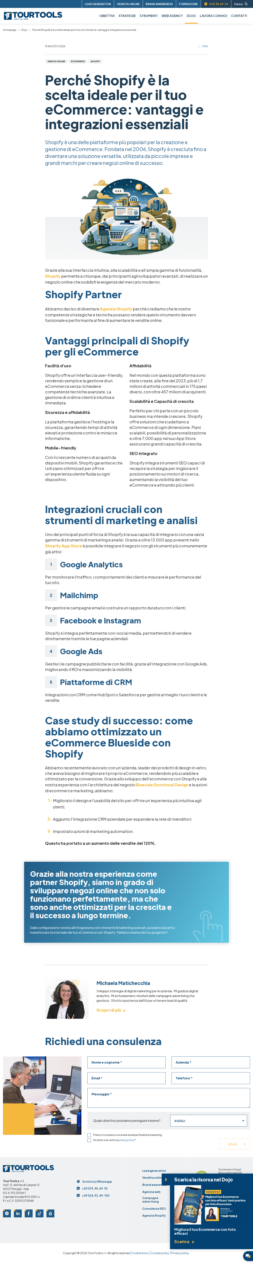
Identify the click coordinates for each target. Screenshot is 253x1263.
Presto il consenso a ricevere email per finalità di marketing (127, 1134)
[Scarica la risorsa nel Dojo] (211, 1211)
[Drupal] (50, 1213)
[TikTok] (39, 1213)
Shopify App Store (63, 545)
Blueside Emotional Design (162, 784)
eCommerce (78, 61)
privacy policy (126, 1140)
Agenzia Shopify (116, 308)
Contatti (239, 16)
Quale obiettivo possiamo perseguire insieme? (126, 1121)
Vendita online (56, 61)
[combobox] (208, 1121)
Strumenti (149, 16)
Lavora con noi (213, 16)
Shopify (95, 61)
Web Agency (172, 16)
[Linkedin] (18, 1213)
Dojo (24, 29)
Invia (233, 1144)
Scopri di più (108, 1009)
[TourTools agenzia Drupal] (202, 1173)
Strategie (127, 16)
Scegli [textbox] (179, 1121)
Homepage (9, 29)
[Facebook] (29, 1213)
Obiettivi (107, 16)
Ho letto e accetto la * (114, 1140)
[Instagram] (7, 1213)
